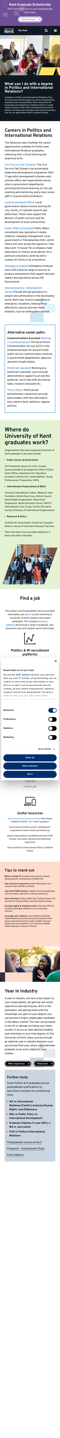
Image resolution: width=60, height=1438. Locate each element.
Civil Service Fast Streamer (20, 165)
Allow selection (30, 766)
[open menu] (55, 30)
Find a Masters (15, 1155)
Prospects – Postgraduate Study (25, 1148)
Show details (44, 749)
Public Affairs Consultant (19, 228)
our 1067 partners (21, 675)
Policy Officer (15, 390)
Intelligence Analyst (16, 266)
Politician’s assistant (19, 368)
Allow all (30, 757)
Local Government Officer (20, 202)
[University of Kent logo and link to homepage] (9, 30)
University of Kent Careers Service (24, 818)
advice (28, 614)
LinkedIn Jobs (30, 786)
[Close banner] (56, 661)
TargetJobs (30, 781)
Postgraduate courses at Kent (24, 1142)
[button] (55, 30)
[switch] (52, 719)
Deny (30, 774)
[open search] (46, 30)
